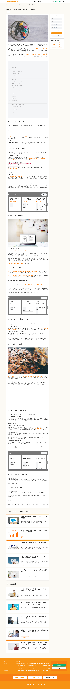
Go (59, 46)
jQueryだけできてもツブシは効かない (16, 106)
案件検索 (35, 1)
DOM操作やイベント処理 (14, 73)
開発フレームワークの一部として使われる (16, 90)
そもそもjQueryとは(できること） (15, 71)
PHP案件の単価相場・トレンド (21, 665)
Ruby (59, 42)
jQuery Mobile (12, 67)
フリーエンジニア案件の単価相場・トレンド (47, 665)
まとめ (11, 115)
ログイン (62, 1)
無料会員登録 (57, 1)
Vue (59, 44)
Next (46, 204)
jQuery (11, 65)
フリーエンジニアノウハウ (24, 597)
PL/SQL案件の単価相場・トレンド (33, 670)
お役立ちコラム (46, 1)
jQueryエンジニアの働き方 (14, 83)
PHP (54, 44)
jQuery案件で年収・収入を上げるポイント (16, 104)
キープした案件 (57, 35)
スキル (22, 537)
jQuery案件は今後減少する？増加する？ (16, 85)
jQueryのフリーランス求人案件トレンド (16, 87)
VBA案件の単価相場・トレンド (33, 668)
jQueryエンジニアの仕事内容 (14, 79)
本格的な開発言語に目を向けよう (15, 109)
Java (54, 42)
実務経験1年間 (12, 96)
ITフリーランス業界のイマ (45, 670)
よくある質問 (52, 1)
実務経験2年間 (12, 98)
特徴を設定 (55, 27)
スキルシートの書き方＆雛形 (45, 668)
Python (54, 46)
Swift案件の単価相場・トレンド (22, 668)
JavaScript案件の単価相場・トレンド (34, 663)
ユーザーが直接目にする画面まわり (15, 81)
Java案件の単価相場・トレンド (21, 663)
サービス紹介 (40, 1)
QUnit (11, 69)
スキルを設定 (56, 21)
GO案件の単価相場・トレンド (32, 665)
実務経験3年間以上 (13, 100)
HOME (5, 661)
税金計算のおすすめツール (45, 663)
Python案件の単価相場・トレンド (22, 670)
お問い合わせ (6, 670)
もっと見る (43, 194)
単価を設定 (55, 24)
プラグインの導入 (13, 75)
